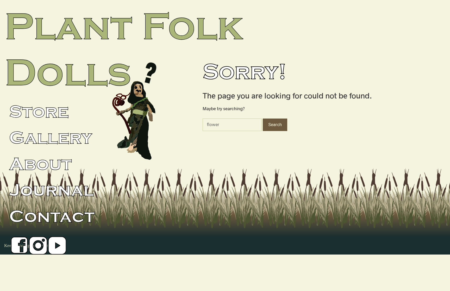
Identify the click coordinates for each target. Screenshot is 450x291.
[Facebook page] (19, 247)
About (40, 164)
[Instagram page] (38, 247)
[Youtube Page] (57, 247)
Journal (51, 190)
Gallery (50, 138)
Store (39, 112)
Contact (52, 216)
